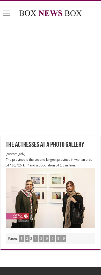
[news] (50, 12)
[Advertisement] (50, 74)
